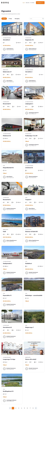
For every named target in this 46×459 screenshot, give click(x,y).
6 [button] (27, 408)
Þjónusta (27, 2)
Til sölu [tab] (4, 18)
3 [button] (18, 408)
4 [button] (21, 408)
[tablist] (11, 19)
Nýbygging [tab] (17, 18)
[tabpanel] (23, 215)
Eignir (24, 2)
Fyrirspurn (39, 2)
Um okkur (32, 2)
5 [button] (24, 408)
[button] (10, 408)
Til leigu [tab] (10, 18)
